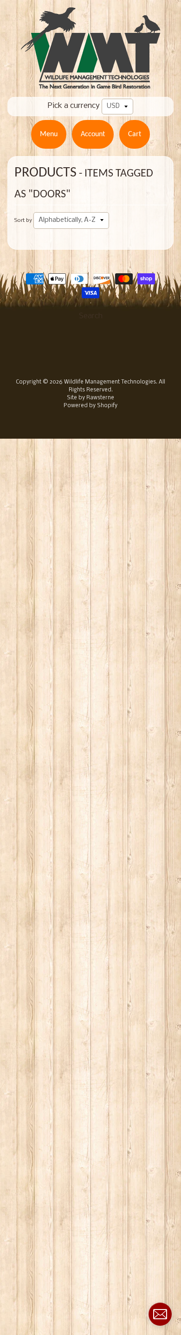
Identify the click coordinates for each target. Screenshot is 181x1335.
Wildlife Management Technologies (110, 382)
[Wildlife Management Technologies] (90, 83)
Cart (134, 134)
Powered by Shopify (90, 406)
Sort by (23, 220)
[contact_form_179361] (160, 1314)
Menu (49, 134)
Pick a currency (74, 105)
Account (93, 134)
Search (91, 316)
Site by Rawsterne (90, 398)
